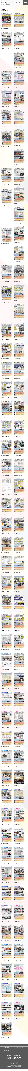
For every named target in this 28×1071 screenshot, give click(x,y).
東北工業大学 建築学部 (11, 2)
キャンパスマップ (21, 1045)
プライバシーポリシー (21, 1047)
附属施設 (7, 1047)
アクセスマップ (7, 1045)
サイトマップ (7, 1050)
